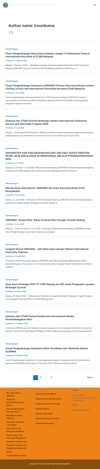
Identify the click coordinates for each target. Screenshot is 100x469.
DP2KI (9, 452)
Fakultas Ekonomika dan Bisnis (48, 399)
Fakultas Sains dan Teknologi (48, 404)
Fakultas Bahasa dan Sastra (47, 418)
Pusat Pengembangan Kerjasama (34, 5)
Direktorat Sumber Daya (17, 442)
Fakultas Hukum (42, 409)
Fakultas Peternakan (44, 414)
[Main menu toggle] (94, 5)
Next (90, 377)
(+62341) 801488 (78, 395)
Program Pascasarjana (45, 423)
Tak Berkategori (11, 49)
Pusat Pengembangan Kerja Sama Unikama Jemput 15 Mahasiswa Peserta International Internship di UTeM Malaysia (47, 55)
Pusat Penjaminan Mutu (16, 455)
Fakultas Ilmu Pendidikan (46, 394)
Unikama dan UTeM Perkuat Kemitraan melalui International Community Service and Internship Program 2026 (46, 122)
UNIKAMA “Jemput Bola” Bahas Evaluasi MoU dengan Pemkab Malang (45, 220)
